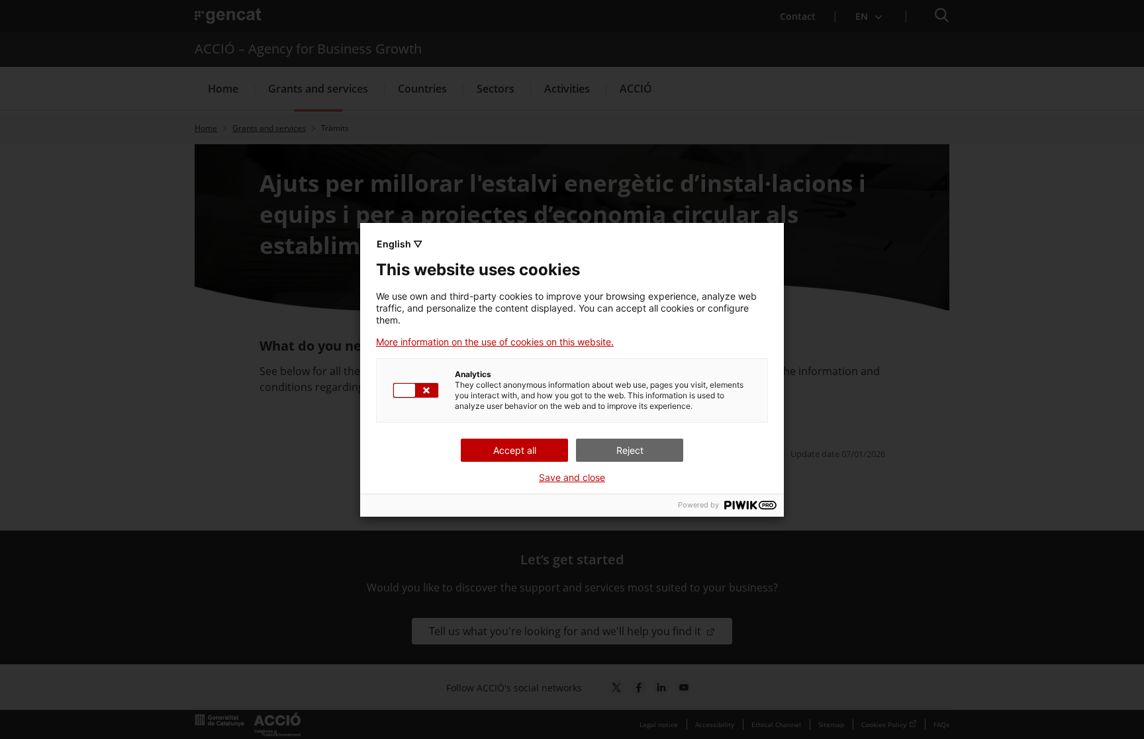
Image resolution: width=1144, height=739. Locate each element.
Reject (630, 450)
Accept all (514, 450)
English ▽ (399, 243)
